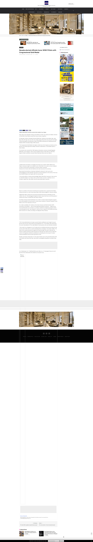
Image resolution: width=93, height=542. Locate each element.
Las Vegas (21, 47)
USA (36, 9)
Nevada (47, 9)
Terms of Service (60, 336)
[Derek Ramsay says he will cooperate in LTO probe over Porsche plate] (57, 43)
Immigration (46, 12)
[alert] (67, 49)
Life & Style (39, 12)
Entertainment (32, 12)
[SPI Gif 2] (46, 34)
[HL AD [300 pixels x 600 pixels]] (67, 81)
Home (23, 9)
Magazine (60, 12)
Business (66, 9)
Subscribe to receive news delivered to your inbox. (38, 540)
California (41, 9)
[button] (2, 274)
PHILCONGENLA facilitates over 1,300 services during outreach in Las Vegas (30, 532)
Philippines (60, 9)
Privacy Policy (67, 336)
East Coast (53, 9)
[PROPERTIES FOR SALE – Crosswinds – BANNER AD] (67, 144)
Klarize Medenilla (22, 54)
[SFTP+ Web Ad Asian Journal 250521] (67, 114)
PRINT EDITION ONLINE (30, 9)
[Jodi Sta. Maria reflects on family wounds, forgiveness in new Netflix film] (33, 43)
